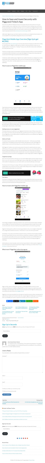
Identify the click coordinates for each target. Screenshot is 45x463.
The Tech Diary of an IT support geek (22, 3)
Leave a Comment (20, 317)
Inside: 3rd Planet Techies (9, 408)
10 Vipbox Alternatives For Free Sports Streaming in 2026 (13, 450)
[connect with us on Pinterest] (25, 438)
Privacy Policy (31, 460)
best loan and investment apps (21, 30)
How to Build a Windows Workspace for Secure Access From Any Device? (17, 416)
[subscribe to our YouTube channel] (23, 438)
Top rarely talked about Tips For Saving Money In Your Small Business (8, 312)
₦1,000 (5, 41)
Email (3, 382)
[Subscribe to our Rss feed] (27, 438)
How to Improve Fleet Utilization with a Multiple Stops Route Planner (16, 445)
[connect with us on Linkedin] (21, 438)
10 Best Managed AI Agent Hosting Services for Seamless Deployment (16, 413)
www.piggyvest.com (20, 291)
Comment (4, 356)
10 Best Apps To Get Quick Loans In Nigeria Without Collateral (7, 308)
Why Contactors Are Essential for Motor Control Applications (14, 447)
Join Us (5, 335)
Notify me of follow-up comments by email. (11, 388)
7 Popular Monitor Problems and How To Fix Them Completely (14, 411)
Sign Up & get (33, 39)
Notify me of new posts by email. (9, 391)
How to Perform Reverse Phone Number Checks (12, 453)
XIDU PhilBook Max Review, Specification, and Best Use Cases (14, 419)
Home (3, 16)
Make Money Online (10, 16)
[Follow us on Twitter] (19, 438)
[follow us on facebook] (17, 438)
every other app (13, 43)
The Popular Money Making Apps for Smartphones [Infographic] (34, 308)
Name (3, 375)
